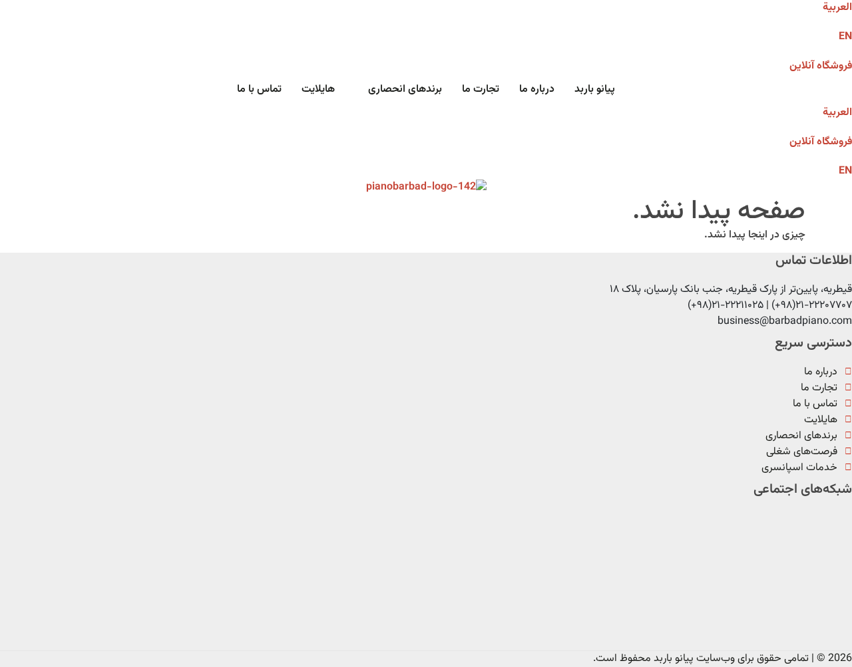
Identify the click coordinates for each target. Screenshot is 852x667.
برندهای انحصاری (405, 89)
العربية (837, 112)
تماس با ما (259, 89)
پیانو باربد (594, 89)
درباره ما (536, 89)
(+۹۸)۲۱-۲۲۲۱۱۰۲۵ (725, 305)
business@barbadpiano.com (785, 321)
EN (845, 37)
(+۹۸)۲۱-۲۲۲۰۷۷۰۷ (811, 305)
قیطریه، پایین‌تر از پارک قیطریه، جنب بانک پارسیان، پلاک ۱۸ (731, 289)
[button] (398, 89)
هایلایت (318, 89)
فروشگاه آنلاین (820, 66)
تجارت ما (480, 89)
